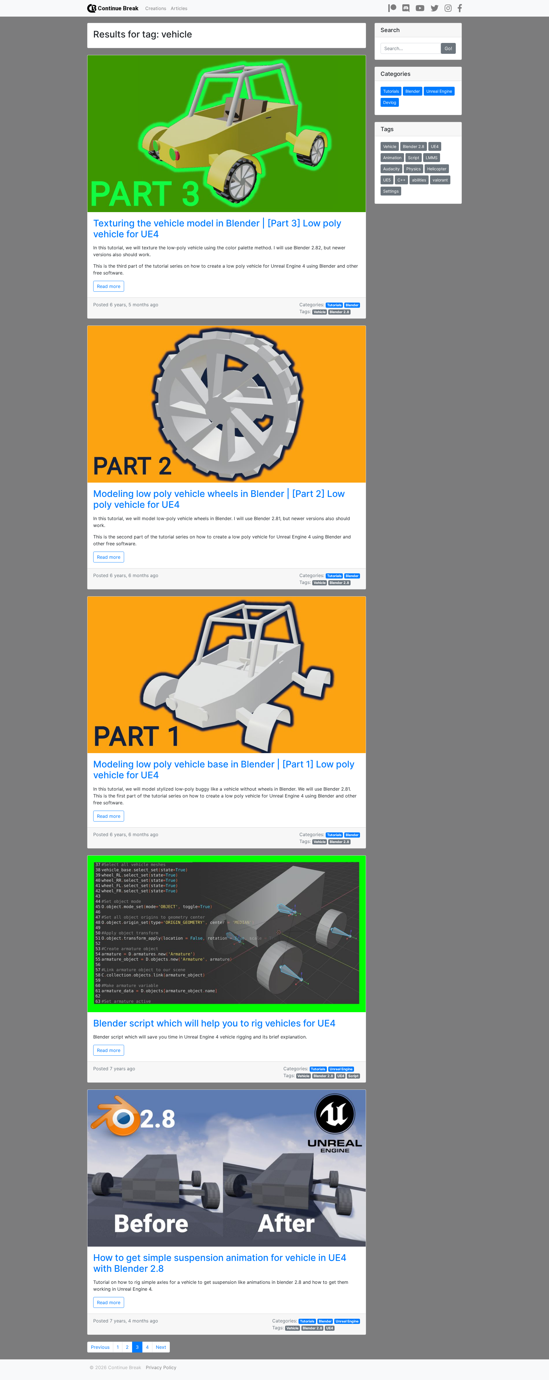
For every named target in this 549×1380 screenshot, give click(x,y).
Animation (392, 157)
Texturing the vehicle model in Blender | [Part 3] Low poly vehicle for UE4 (217, 229)
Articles (179, 8)
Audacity (391, 168)
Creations (155, 8)
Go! (448, 48)
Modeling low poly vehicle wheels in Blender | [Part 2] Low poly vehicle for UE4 (219, 499)
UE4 (340, 1076)
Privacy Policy (161, 1367)
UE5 (387, 179)
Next (161, 1347)
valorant (440, 179)
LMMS (431, 157)
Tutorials (334, 305)
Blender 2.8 (339, 312)
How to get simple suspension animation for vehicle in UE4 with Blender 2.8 (220, 1263)
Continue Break (117, 8)
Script (353, 1076)
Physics (413, 168)
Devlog (389, 102)
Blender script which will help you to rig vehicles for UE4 (214, 1023)
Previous (100, 1347)
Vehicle (320, 312)
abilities (419, 179)
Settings (391, 191)
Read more (108, 286)
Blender (352, 305)
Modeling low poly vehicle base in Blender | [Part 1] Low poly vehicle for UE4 (224, 770)
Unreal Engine (341, 1069)
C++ (401, 179)
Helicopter (436, 168)
